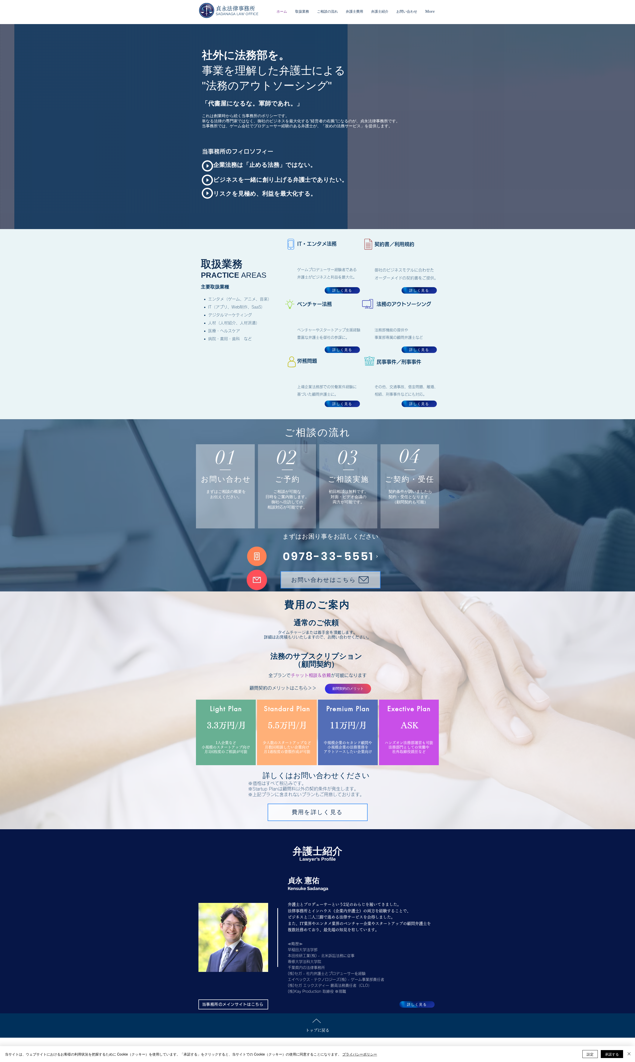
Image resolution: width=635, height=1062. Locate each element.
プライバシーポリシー (359, 1054)
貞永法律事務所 (235, 8)
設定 (590, 1054)
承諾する (612, 1054)
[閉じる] (629, 1054)
